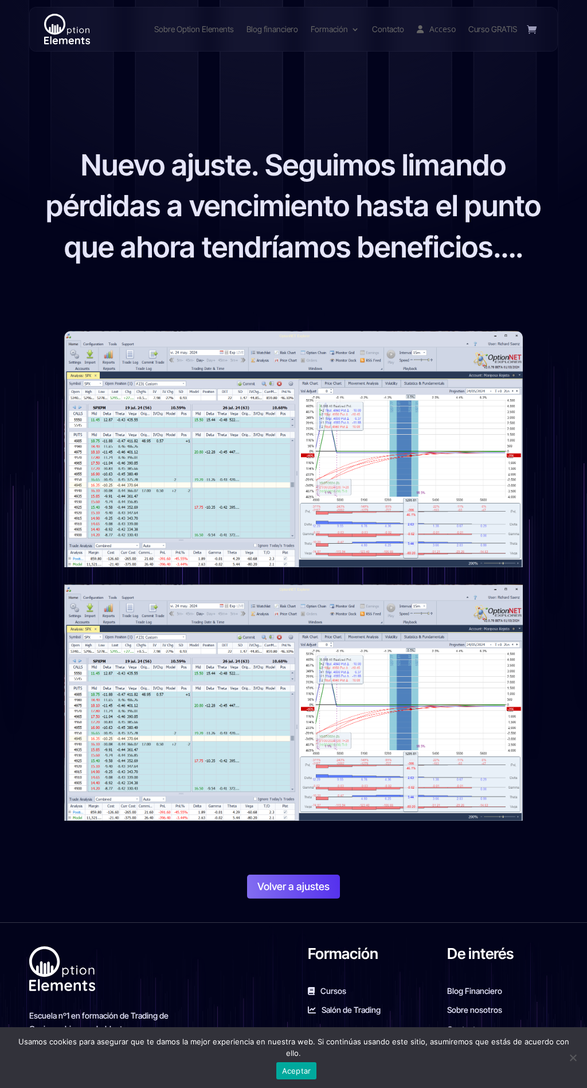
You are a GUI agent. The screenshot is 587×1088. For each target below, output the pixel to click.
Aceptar (296, 1070)
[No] (572, 1057)
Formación (329, 29)
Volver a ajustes (293, 886)
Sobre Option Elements (194, 29)
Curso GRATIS (492, 29)
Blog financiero (272, 29)
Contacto (388, 29)
